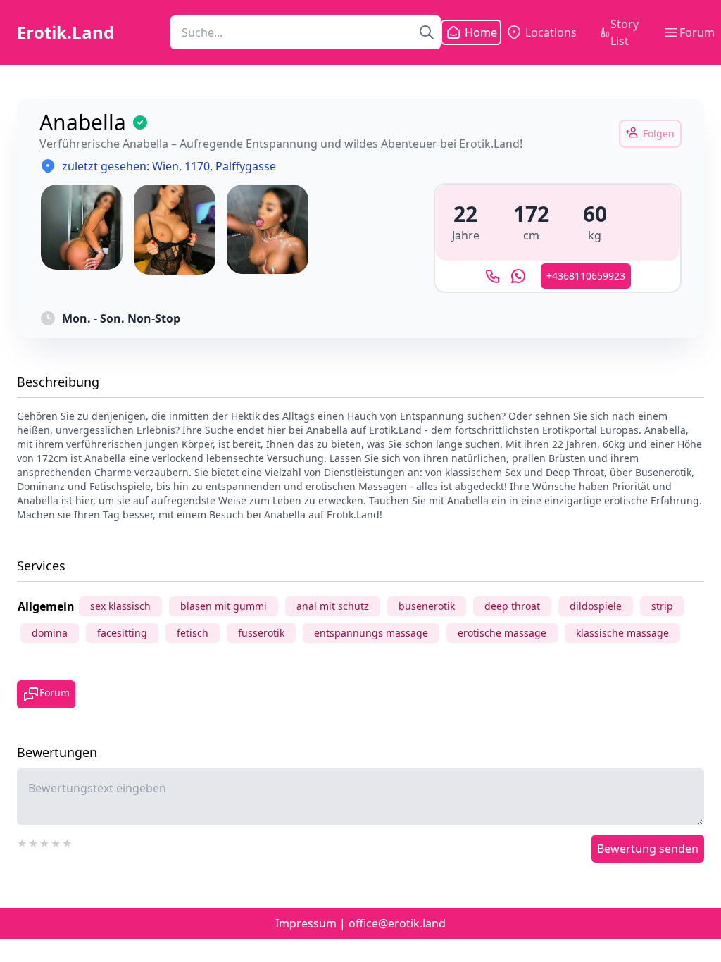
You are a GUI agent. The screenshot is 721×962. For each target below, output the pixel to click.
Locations (551, 32)
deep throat (512, 606)
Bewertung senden (647, 848)
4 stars (56, 842)
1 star (22, 842)
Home (472, 32)
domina (50, 632)
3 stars (45, 842)
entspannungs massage (371, 632)
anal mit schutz (332, 606)
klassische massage (622, 632)
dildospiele (596, 606)
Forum (697, 32)
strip (662, 606)
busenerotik (427, 606)
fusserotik (261, 632)
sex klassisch (120, 606)
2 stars (33, 842)
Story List (624, 32)
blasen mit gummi (223, 606)
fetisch (192, 632)
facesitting (122, 632)
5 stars (67, 842)
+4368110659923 (585, 275)
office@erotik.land (397, 923)
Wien (165, 166)
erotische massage (502, 632)
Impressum (306, 923)
